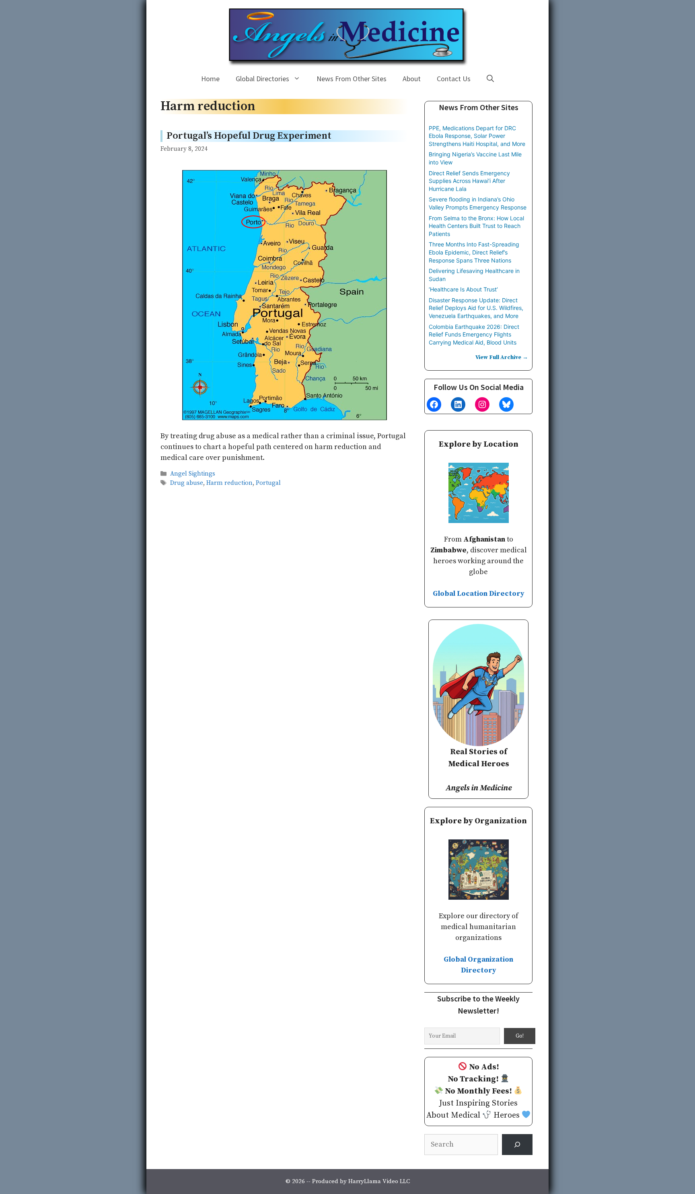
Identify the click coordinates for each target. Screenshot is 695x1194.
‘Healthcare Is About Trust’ (463, 289)
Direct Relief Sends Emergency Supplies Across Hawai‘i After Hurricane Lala (469, 181)
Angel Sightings (192, 474)
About (412, 78)
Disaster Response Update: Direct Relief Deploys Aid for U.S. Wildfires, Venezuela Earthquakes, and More (476, 308)
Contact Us (454, 78)
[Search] (517, 1144)
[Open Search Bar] (490, 79)
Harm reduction (229, 483)
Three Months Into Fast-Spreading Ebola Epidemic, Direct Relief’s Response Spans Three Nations (474, 252)
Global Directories (262, 78)
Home (210, 78)
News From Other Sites (352, 78)
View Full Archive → (501, 357)
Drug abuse (186, 483)
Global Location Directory (478, 593)
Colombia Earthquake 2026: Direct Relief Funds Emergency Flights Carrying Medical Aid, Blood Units (474, 334)
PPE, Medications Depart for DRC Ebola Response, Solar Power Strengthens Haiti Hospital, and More (477, 136)
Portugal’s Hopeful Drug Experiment (249, 136)
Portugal (268, 483)
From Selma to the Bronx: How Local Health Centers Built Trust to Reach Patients (476, 226)
